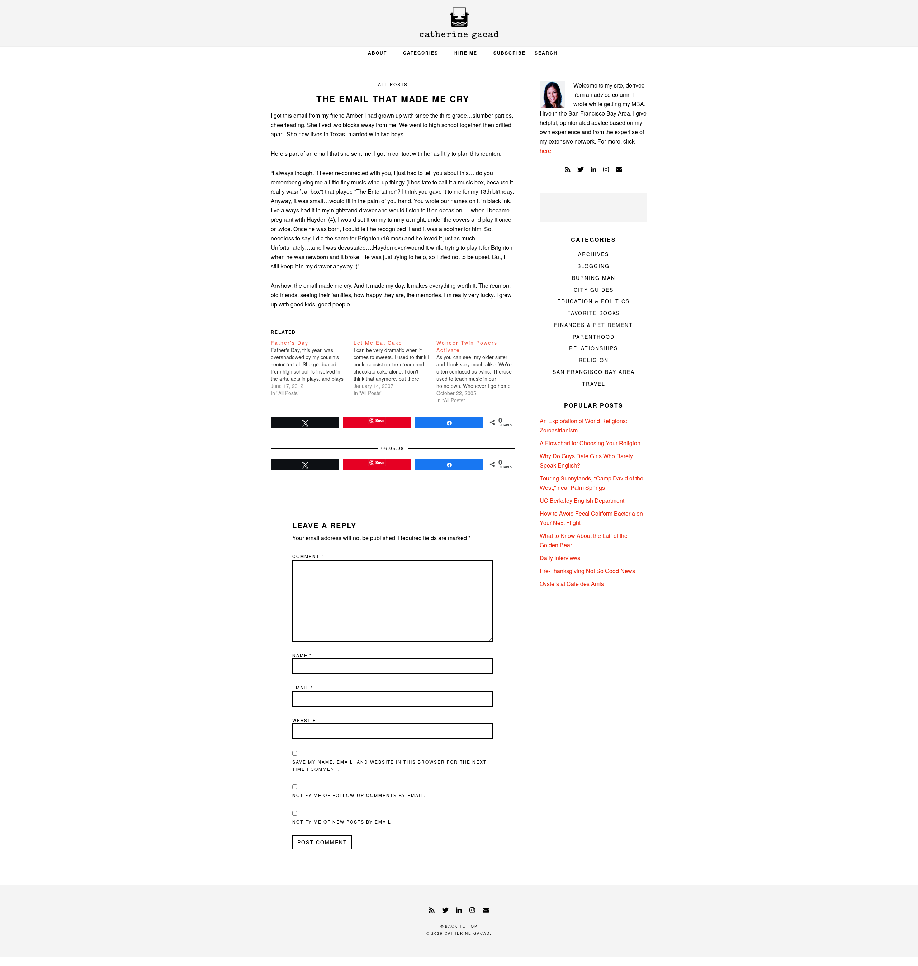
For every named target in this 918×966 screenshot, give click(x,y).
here (545, 150)
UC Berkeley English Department (582, 500)
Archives (593, 254)
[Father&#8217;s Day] (312, 368)
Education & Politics (593, 301)
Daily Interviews (560, 558)
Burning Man (593, 277)
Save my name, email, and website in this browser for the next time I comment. (389, 765)
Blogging (593, 265)
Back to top (460, 926)
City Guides (594, 289)
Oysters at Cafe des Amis (572, 584)
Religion (594, 360)
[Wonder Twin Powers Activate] (477, 371)
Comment (308, 556)
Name (302, 655)
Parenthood (594, 336)
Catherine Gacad (459, 23)
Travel (593, 383)
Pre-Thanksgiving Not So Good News (587, 571)
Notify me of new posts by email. (342, 822)
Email (302, 687)
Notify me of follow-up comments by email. (359, 795)
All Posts (393, 84)
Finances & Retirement (593, 324)
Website (304, 720)
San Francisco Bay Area (594, 371)
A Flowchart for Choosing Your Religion (590, 443)
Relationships (593, 348)
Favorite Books (593, 312)
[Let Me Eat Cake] (395, 368)
